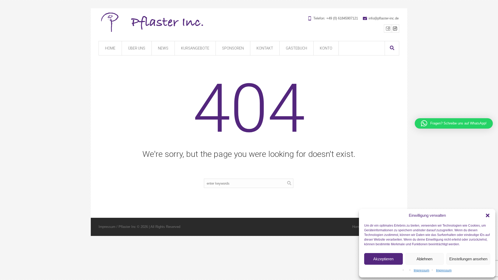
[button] (487, 215)
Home (356, 227)
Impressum (421, 270)
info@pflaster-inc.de (384, 18)
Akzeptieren (383, 259)
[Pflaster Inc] (249, 22)
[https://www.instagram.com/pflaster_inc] (395, 28)
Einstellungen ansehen (468, 259)
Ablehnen (424, 259)
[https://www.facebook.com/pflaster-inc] (388, 28)
